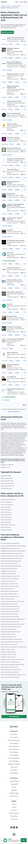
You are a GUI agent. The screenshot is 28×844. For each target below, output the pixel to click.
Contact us (14, 810)
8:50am (17, 97)
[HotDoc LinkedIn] (14, 827)
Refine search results (7, 32)
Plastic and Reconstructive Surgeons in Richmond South (14, 646)
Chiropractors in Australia (6, 6)
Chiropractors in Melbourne (7, 464)
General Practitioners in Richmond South (10, 611)
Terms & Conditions (14, 813)
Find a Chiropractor (14, 746)
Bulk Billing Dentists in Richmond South (10, 548)
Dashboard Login (14, 793)
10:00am (11, 58)
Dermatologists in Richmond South (9, 593)
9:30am (10, 133)
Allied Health (14, 784)
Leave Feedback (14, 773)
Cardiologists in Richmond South (8, 573)
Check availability (6, 400)
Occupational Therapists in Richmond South (11, 626)
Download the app (14, 716)
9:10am (17, 276)
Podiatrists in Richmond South (8, 649)
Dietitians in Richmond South (7, 599)
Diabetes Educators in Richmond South (10, 596)
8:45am (17, 44)
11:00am (18, 58)
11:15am (17, 288)
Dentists (14, 787)
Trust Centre (14, 819)
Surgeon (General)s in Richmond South (10, 672)
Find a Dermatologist (14, 758)
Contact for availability (7, 70)
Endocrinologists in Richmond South (9, 604)
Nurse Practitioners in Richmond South (10, 621)
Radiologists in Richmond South (8, 657)
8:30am (11, 44)
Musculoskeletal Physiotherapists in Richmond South (13, 619)
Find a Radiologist (14, 761)
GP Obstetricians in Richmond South (9, 614)
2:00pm (11, 348)
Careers (14, 807)
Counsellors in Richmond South (8, 581)
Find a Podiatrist (14, 743)
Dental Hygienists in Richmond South (9, 583)
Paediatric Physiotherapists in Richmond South (11, 639)
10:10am (17, 82)
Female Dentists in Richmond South (9, 563)
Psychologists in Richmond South (8, 654)
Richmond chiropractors (6, 519)
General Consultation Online (7, 483)
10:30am (17, 200)
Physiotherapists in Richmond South (9, 644)
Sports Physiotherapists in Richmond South (11, 669)
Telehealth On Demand (6, 475)
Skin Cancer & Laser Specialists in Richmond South (12, 664)
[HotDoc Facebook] (11, 827)
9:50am (17, 133)
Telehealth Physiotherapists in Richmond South (11, 558)
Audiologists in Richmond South (8, 571)
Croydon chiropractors (6, 522)
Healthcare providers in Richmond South (10, 677)
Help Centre (14, 770)
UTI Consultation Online (6, 488)
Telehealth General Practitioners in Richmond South (12, 556)
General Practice (14, 781)
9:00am (10, 263)
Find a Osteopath (14, 755)
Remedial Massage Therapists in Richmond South (12, 659)
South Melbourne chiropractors (8, 524)
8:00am (11, 248)
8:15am (10, 109)
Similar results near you (14, 411)
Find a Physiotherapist (14, 740)
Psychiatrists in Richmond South (8, 652)
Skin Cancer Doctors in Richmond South (10, 662)
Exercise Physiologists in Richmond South (10, 606)
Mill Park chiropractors (6, 512)
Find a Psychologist (14, 749)
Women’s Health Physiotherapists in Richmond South (13, 674)
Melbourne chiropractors (6, 529)
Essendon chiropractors (6, 509)
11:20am (18, 177)
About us (14, 804)
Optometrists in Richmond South (8, 629)
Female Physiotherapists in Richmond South (11, 566)
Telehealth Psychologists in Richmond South (11, 561)
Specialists (14, 790)
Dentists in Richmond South (7, 588)
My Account (14, 767)
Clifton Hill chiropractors (6, 514)
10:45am (17, 213)
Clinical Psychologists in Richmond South (10, 576)
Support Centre (14, 796)
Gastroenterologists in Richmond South (10, 609)
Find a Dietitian (14, 752)
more (24, 44)
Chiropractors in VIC (16, 6)
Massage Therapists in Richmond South (10, 616)
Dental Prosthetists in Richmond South (10, 586)
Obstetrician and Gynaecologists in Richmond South (13, 624)
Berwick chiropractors (6, 527)
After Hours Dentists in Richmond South (10, 543)
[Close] (1, 840)
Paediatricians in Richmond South (8, 636)
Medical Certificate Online (7, 478)
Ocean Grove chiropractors (7, 504)
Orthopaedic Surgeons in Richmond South (10, 631)
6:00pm (17, 312)
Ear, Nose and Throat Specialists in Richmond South (13, 601)
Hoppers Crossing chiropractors (8, 499)
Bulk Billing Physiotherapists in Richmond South (12, 553)
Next (24, 405)
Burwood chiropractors (6, 517)
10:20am (17, 189)
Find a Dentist (14, 737)
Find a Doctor (14, 734)
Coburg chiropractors (6, 507)
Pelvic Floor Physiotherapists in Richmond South (12, 641)
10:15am (18, 165)
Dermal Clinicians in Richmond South (9, 591)
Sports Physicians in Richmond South (9, 667)
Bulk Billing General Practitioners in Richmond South (13, 551)
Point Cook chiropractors (6, 502)
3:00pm (10, 372)
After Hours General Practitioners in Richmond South (13, 545)
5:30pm (10, 312)
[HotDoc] (4, 2)
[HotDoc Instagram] (16, 827)
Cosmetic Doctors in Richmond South (9, 578)
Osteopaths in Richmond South (8, 634)
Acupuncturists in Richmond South (9, 568)
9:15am (11, 360)
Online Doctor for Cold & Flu (7, 486)
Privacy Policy (14, 816)
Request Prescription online (7, 480)
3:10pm (17, 372)
